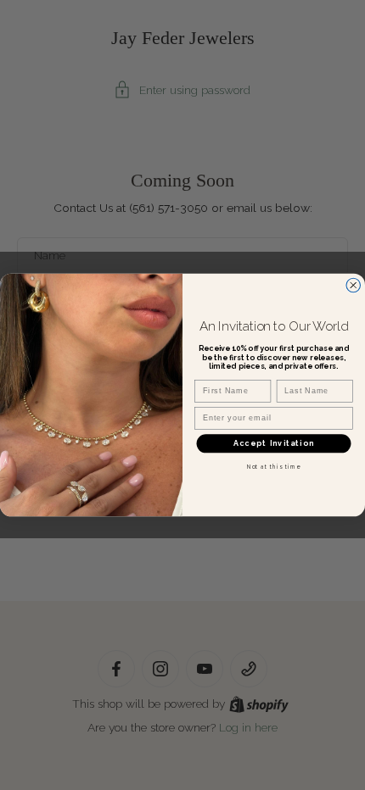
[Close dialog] (353, 285)
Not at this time (273, 467)
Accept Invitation (274, 443)
